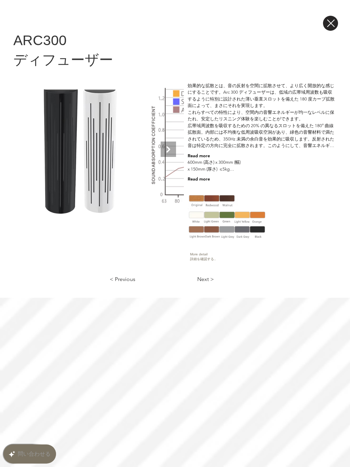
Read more (199, 155)
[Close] (330, 23)
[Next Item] (168, 149)
